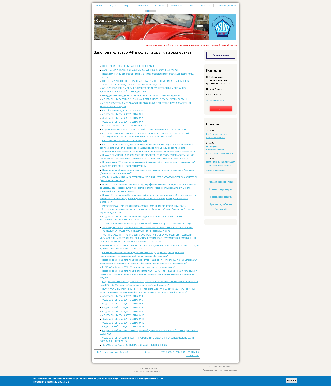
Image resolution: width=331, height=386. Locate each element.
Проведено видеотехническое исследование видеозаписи (219, 150)
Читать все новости (215, 171)
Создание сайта (215, 367)
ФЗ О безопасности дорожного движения (122, 110)
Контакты (205, 5)
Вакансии (159, 5)
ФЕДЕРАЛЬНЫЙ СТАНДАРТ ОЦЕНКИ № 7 (122, 304)
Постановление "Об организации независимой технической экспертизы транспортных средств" (148, 162)
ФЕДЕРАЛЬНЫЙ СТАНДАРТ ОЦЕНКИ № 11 (123, 319)
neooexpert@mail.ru (215, 100)
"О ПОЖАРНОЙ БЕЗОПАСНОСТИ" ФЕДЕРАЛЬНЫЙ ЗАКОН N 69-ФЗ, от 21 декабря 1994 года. (146, 223)
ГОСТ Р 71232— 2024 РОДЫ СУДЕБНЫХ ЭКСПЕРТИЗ (128, 66)
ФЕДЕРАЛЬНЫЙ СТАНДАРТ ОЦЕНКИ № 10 (123, 315)
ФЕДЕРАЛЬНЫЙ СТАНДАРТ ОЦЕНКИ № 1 (122, 114)
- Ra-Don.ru (226, 367)
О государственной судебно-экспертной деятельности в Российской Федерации (141, 95)
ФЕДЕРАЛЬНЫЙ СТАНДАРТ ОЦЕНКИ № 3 (122, 122)
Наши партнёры (220, 189)
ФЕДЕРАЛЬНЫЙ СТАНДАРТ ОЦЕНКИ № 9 (122, 311)
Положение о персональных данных (51, 382)
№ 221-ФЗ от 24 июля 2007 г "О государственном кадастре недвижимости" (138, 267)
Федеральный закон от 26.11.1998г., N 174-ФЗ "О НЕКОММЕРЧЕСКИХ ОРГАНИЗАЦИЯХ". (144, 129)
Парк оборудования (226, 5)
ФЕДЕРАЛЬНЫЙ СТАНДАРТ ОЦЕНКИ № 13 (123, 326)
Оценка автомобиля (111, 20)
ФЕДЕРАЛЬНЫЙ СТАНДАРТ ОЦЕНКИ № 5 (122, 300)
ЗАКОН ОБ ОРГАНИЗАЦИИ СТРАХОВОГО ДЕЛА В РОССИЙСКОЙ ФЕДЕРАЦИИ (140, 70)
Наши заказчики (221, 182)
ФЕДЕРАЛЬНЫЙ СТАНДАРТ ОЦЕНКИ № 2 (122, 118)
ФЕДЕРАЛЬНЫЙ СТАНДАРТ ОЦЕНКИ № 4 (122, 296)
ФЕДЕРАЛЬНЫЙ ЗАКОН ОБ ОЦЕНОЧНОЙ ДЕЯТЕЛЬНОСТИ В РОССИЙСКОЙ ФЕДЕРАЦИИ (145, 99)
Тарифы (126, 5)
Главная (98, 5)
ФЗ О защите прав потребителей (112, 352)
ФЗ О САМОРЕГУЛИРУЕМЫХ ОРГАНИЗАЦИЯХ (124, 140)
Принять (291, 380)
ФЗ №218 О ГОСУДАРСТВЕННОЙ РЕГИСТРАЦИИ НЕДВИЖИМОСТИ (135, 345)
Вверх (147, 352)
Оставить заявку (221, 55)
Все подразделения (220, 108)
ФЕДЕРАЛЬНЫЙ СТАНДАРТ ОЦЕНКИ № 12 (123, 323)
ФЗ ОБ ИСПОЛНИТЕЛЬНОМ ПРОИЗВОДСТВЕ (124, 125)
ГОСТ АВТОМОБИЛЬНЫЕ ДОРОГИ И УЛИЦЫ (124, 166)
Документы (142, 5)
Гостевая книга (221, 197)
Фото (191, 5)
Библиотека (176, 5)
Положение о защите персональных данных (220, 370)
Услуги (112, 5)
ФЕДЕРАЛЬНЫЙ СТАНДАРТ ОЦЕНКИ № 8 (122, 307)
